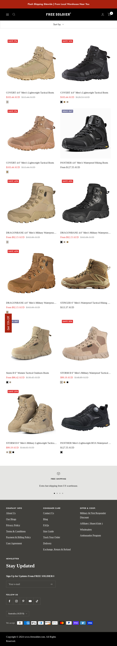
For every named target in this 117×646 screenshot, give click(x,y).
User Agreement (14, 543)
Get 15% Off (8, 323)
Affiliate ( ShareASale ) (91, 523)
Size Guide (48, 531)
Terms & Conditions (16, 531)
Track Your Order (51, 537)
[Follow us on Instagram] (16, 601)
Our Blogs (11, 519)
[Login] (102, 14)
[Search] (13, 14)
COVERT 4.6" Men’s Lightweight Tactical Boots (30, 92)
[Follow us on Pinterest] (23, 601)
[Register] (51, 584)
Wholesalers (86, 529)
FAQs (46, 525)
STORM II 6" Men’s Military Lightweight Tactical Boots (31, 443)
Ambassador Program (90, 535)
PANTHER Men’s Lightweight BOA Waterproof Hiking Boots (85, 443)
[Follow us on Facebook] (9, 601)
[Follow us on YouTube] (30, 601)
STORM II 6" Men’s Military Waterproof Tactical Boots (85, 373)
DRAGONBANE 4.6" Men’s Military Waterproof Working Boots (31, 232)
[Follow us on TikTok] (37, 601)
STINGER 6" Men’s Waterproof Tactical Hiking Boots (85, 303)
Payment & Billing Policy (18, 537)
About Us (11, 513)
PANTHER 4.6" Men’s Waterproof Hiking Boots (84, 162)
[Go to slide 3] (59, 493)
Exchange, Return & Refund (57, 549)
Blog (45, 519)
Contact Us (48, 513)
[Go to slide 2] (57, 493)
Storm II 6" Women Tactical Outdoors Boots (27, 373)
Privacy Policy (13, 525)
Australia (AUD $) (16, 613)
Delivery (47, 543)
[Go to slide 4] (62, 493)
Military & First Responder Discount (93, 515)
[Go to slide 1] (54, 493)
